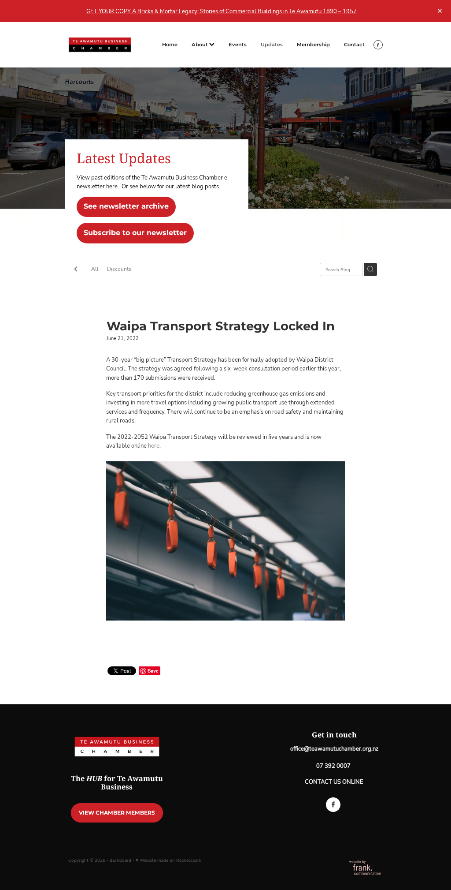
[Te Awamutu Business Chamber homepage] (99, 44)
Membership (313, 45)
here (153, 445)
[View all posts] (76, 270)
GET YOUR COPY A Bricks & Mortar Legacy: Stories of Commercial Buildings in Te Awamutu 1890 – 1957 (221, 11)
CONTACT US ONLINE (334, 781)
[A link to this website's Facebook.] (378, 44)
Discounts (119, 269)
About (200, 45)
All (95, 269)
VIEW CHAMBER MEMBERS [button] (117, 812)
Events (238, 45)
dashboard (120, 860)
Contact (354, 45)
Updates (272, 45)
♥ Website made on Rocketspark (168, 860)
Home (169, 45)
